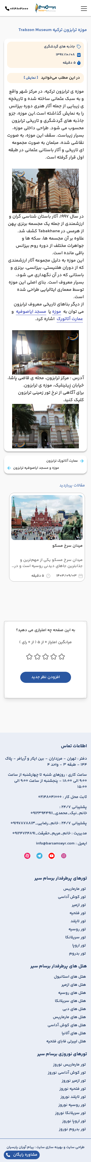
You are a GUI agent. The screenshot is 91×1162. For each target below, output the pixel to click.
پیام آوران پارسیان (20, 1147)
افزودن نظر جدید (45, 677)
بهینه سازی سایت (49, 1147)
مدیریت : (49, 834)
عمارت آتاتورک (70, 319)
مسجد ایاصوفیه (31, 311)
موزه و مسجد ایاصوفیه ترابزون (36, 468)
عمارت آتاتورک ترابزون (62, 460)
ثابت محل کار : (62, 797)
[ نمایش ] (31, 78)
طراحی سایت (74, 1147)
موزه (56, 311)
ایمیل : (61, 844)
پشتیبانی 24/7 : (59, 810)
